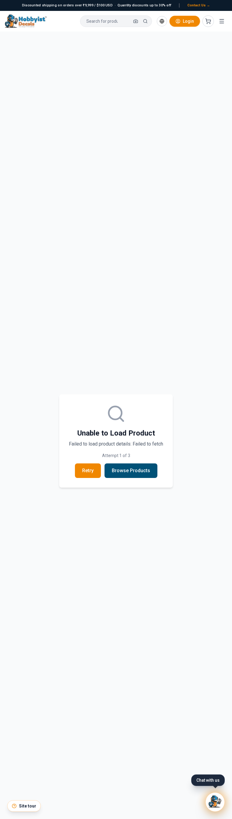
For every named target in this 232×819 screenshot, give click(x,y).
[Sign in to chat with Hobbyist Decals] (215, 802)
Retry (88, 470)
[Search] (145, 21)
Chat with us (208, 780)
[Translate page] (162, 21)
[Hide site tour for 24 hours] (40, 801)
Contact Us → (198, 5)
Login (188, 21)
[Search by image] (135, 21)
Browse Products (131, 470)
